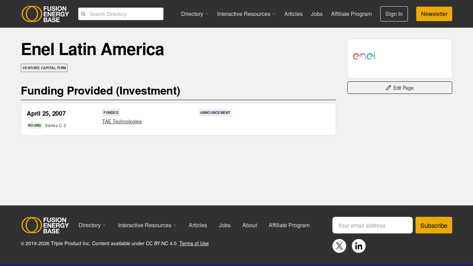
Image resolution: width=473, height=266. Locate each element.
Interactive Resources (243, 14)
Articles (293, 14)
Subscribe (433, 225)
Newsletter (434, 14)
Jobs (317, 14)
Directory (192, 14)
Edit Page (403, 87)
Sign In (394, 14)
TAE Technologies (122, 121)
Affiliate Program (351, 14)
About (249, 225)
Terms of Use (194, 243)
